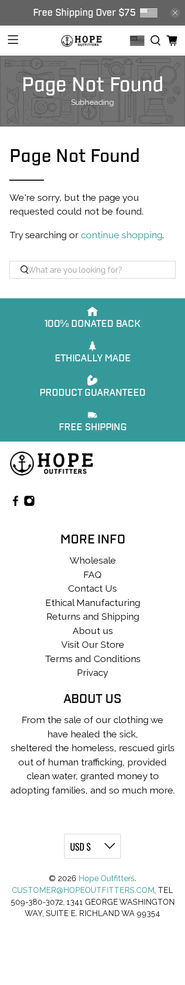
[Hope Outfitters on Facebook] (15, 503)
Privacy (92, 672)
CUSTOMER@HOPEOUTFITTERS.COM (83, 890)
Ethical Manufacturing (92, 602)
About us (93, 630)
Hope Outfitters (106, 878)
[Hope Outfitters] (81, 41)
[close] (175, 13)
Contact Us (92, 588)
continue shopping (121, 234)
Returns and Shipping (92, 616)
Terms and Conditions (93, 658)
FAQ (92, 574)
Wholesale (93, 560)
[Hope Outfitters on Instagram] (29, 503)
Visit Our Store (92, 644)
